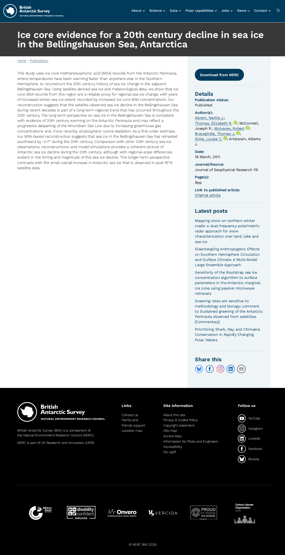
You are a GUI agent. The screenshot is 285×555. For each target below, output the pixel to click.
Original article (207, 195)
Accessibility (172, 447)
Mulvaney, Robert (229, 128)
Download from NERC (219, 75)
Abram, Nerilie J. (209, 118)
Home (21, 61)
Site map (170, 431)
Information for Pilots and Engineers (190, 441)
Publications (39, 61)
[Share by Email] (241, 369)
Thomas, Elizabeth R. (213, 123)
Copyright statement (179, 425)
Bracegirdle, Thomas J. (215, 133)
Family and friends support (133, 422)
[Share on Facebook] (210, 369)
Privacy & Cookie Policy (180, 420)
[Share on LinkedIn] (231, 369)
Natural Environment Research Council (52, 435)
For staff (169, 452)
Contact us (130, 415)
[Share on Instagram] (220, 369)
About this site (174, 415)
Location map (132, 431)
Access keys (172, 436)
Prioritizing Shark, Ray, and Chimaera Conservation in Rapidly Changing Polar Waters (227, 334)
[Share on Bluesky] (199, 369)
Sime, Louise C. (208, 139)
